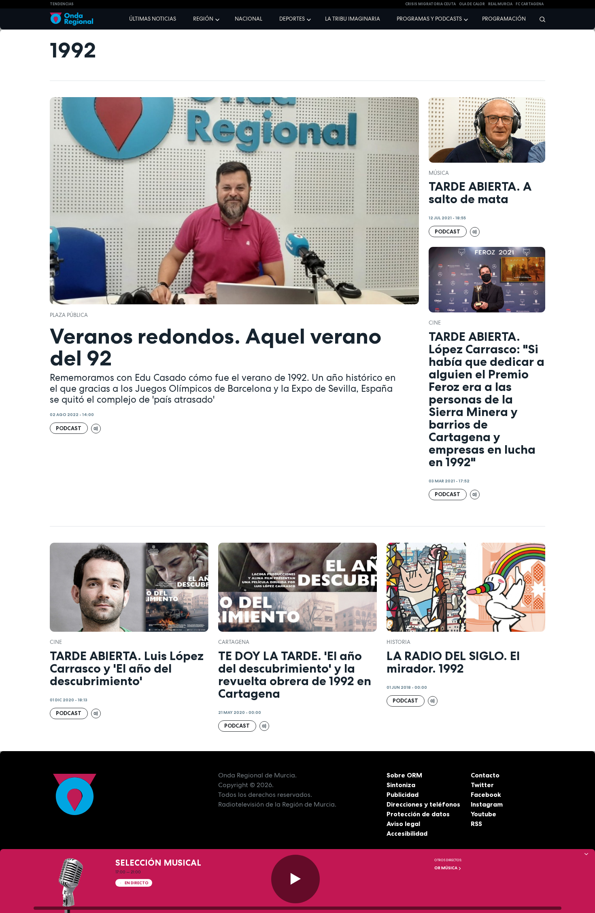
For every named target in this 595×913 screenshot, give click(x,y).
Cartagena (233, 642)
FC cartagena (530, 4)
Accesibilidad (407, 833)
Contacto (485, 775)
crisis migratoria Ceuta (430, 4)
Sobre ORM (404, 775)
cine (435, 322)
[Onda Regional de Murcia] (71, 19)
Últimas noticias (152, 18)
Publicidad (403, 794)
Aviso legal (403, 824)
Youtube (483, 814)
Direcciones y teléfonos (423, 804)
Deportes (292, 18)
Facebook (486, 794)
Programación (504, 18)
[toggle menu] (218, 18)
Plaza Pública (69, 315)
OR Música (446, 868)
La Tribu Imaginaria (352, 18)
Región (203, 18)
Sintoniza (401, 785)
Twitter (482, 785)
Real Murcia (500, 4)
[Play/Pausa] (295, 879)
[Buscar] (539, 19)
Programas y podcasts (429, 18)
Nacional (248, 18)
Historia (398, 642)
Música (439, 173)
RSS (476, 824)
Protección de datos (418, 814)
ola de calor (472, 4)
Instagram (487, 804)
